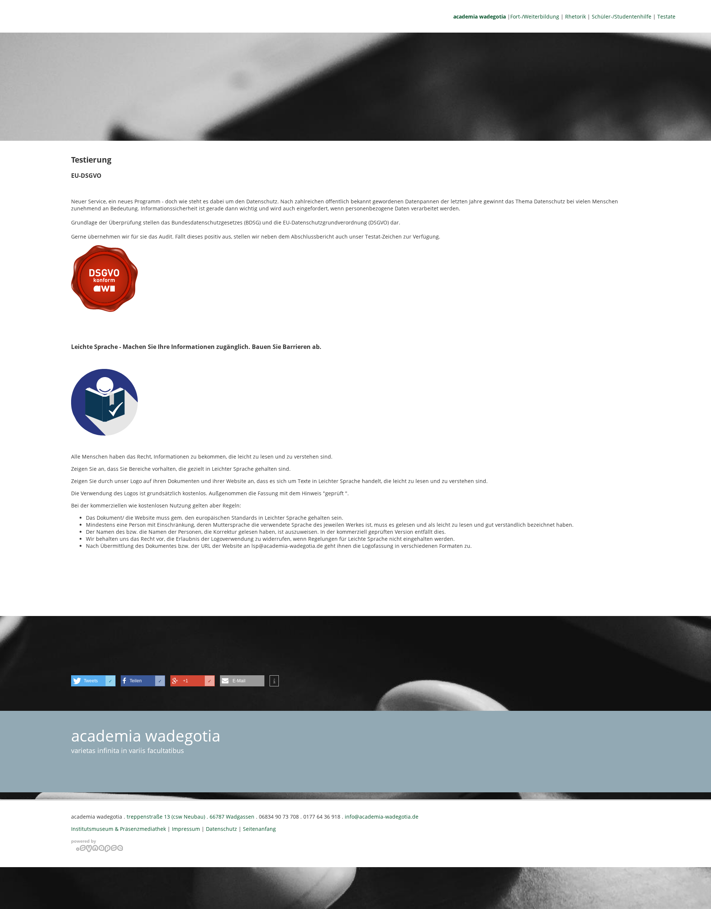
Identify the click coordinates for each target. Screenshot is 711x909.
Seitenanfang (259, 828)
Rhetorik (575, 16)
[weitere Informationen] (274, 681)
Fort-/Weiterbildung (534, 16)
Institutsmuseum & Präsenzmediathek (119, 828)
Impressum (186, 828)
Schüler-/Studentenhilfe (621, 16)
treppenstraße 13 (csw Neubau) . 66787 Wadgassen (190, 816)
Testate (666, 16)
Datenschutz (221, 828)
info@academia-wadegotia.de (381, 816)
